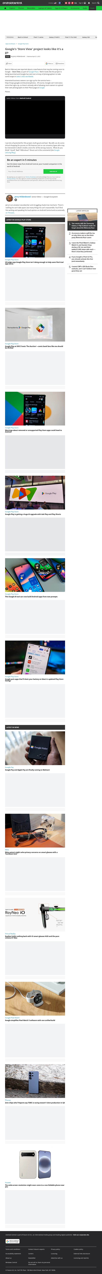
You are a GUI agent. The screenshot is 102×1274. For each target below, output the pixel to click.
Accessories (75, 8)
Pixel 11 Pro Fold (70, 37)
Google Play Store (23, 44)
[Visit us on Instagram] (69, 3)
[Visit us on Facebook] (59, 3)
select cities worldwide (24, 76)
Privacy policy (55, 1249)
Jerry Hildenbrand (19, 56)
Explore (12, 8)
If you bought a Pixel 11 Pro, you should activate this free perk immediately (82, 259)
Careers (30, 1254)
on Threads (10, 213)
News (8, 56)
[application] (35, 117)
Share (10, 63)
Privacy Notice (11, 179)
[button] (95, 3)
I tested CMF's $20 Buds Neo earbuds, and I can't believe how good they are (84, 269)
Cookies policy (78, 1249)
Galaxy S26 (86, 37)
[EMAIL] (16, 200)
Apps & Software (61, 8)
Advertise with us (57, 1258)
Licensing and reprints (81, 1258)
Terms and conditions (13, 1249)
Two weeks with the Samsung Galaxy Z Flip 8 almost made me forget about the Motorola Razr (83, 226)
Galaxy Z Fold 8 (54, 37)
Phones (21, 8)
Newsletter (61, 63)
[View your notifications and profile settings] (89, 3)
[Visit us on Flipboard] (72, 3)
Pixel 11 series (38, 37)
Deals (92, 8)
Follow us (50, 63)
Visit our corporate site (81, 1235)
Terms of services (31, 177)
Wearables (31, 8)
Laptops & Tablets (45, 8)
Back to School (23, 37)
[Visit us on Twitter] (63, 3)
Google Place (33, 72)
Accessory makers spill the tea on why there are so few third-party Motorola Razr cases (83, 235)
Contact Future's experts (36, 1249)
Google (42, 88)
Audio (85, 8)
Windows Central (11, 1262)
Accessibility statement (13, 1254)
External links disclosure (82, 1254)
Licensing (54, 1254)
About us (9, 1258)
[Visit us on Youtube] (66, 3)
